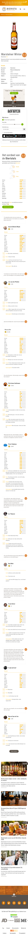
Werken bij (23, 928)
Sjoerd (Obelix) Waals (14, 226)
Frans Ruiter (11, 604)
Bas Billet (10, 563)
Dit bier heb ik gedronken (9, 119)
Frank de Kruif (12, 668)
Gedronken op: (5, 127)
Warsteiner (12, 68)
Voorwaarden (13, 933)
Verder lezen (4, 787)
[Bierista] (8, 9)
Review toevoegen (8, 207)
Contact (8, 928)
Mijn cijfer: (4, 122)
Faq (3, 928)
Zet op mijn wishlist (8, 132)
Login (10, 202)
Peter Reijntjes (12, 444)
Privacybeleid (22, 933)
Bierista (2, 14)
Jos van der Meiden (13, 282)
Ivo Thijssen (11, 514)
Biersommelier (15, 928)
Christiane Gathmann (14, 383)
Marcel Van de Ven (13, 716)
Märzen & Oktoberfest (15, 70)
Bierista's (18, 163)
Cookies (4, 933)
